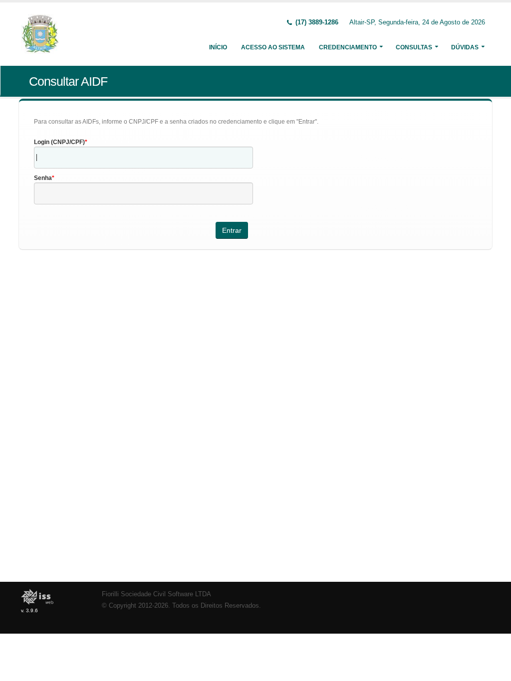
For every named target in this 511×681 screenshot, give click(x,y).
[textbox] (143, 158)
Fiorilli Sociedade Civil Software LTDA (156, 594)
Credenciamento (348, 47)
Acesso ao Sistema (273, 47)
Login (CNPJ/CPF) (59, 142)
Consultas (414, 47)
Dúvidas (465, 47)
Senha (43, 177)
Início (218, 47)
